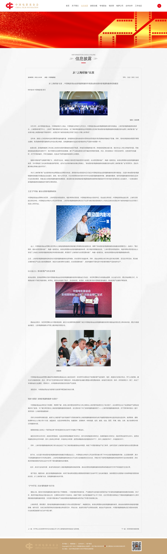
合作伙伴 (129, 6)
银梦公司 (119, 6)
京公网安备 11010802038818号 (115, 546)
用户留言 (89, 544)
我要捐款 (73, 544)
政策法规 (93, 6)
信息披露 (84, 6)
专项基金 (103, 6)
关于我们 (75, 6)
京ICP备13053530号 (98, 546)
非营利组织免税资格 (133, 529)
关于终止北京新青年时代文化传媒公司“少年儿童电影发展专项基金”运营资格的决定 (58, 529)
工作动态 (138, 6)
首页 (67, 6)
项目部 (111, 6)
